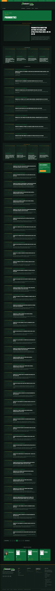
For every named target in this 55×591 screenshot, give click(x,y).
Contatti (46, 577)
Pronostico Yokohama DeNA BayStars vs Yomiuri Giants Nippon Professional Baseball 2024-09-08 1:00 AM (24, 349)
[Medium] (7, 576)
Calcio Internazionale (21, 575)
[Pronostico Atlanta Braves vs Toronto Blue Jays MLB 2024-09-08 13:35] (8, 340)
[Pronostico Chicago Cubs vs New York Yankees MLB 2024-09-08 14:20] (8, 384)
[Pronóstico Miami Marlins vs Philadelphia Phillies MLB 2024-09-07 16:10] (8, 445)
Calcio (19, 570)
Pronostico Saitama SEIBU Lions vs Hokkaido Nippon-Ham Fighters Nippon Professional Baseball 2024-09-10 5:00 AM (9, 60)
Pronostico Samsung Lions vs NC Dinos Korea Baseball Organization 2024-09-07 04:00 (22, 480)
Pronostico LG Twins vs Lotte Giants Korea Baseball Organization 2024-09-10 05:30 (31, 99)
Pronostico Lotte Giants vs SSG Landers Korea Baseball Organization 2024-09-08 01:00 (23, 366)
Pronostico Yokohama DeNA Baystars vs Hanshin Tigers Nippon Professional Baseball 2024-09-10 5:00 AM (44, 60)
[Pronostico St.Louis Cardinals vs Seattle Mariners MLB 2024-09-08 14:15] (8, 323)
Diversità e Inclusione (27, 589)
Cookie (11, 589)
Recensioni (28, 8)
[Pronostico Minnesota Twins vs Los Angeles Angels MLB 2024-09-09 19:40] (8, 262)
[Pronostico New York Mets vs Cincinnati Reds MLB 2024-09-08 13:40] (8, 331)
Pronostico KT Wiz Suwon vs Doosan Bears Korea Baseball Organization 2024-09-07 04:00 (23, 472)
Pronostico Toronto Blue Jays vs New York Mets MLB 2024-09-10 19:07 (28, 90)
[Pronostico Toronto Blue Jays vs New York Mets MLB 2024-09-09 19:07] (8, 227)
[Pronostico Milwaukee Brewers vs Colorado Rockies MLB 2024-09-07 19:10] (8, 419)
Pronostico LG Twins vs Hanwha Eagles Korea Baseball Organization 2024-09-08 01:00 (23, 314)
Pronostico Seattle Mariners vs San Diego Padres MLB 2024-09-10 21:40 (29, 80)
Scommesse (23, 8)
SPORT (8, 558)
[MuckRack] (8, 576)
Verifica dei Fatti (20, 589)
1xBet (46, 583)
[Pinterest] (10, 576)
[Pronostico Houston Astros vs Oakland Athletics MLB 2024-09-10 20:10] (17, 33)
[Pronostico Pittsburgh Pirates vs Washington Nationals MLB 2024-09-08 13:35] (8, 375)
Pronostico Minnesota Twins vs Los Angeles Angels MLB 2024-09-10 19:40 (29, 126)
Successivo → (27, 540)
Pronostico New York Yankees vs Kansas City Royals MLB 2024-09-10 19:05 (29, 135)
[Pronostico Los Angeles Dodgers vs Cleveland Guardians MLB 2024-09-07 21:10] (8, 515)
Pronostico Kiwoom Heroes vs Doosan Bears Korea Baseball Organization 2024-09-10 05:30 (23, 193)
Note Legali (4, 589)
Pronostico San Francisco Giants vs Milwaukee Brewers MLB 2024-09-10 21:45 (44, 156)
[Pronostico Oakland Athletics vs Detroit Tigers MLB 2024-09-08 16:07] (8, 279)
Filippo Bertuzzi (10, 552)
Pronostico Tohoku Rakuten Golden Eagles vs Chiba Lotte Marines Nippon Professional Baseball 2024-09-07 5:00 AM (23, 498)
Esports (36, 8)
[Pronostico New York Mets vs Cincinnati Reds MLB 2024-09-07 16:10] (8, 437)
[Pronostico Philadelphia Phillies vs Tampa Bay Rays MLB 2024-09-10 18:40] (21, 52)
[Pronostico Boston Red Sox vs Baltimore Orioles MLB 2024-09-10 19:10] (9, 109)
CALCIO (5, 558)
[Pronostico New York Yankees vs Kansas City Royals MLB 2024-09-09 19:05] (8, 271)
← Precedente (6, 540)
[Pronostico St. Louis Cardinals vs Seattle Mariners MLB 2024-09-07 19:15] (8, 506)
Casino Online (47, 580)
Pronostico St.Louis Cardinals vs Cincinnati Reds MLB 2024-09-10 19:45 (21, 156)
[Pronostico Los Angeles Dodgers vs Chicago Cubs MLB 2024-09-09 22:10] (8, 253)
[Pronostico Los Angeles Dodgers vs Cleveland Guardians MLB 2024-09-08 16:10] (8, 393)
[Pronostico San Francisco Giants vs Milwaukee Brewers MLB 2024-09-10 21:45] (44, 149)
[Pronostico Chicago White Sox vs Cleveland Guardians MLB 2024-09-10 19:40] (33, 52)
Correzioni (15, 589)
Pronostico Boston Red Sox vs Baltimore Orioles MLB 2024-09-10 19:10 (28, 108)
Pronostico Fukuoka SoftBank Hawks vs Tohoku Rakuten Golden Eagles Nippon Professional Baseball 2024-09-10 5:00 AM (32, 157)
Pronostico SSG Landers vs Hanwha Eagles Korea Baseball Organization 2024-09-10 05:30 (23, 201)
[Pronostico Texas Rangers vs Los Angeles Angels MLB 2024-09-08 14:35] (8, 402)
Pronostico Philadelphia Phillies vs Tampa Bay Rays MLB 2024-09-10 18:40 (21, 59)
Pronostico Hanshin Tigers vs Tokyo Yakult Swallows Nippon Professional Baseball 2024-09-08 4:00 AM (24, 288)
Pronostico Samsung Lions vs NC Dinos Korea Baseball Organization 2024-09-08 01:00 (22, 358)
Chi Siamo (46, 573)
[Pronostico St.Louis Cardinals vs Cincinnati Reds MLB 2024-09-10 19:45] (21, 149)
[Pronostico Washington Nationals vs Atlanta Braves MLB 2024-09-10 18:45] (8, 175)
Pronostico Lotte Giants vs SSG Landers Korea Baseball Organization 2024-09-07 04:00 (23, 489)
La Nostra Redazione (47, 574)
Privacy (8, 589)
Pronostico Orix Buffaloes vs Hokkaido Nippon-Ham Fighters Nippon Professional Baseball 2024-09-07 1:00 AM (24, 463)
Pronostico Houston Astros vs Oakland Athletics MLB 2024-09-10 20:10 (40, 30)
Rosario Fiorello (22, 551)
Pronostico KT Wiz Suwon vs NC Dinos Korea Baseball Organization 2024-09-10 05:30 (31, 117)
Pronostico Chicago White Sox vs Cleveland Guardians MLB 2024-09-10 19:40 (32, 59)
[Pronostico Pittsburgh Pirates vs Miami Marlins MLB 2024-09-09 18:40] (8, 236)
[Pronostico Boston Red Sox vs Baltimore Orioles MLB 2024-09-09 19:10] (8, 245)
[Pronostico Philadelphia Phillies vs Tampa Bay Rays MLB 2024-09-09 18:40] (8, 219)
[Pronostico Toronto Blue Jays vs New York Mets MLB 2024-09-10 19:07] (9, 91)
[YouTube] (5, 576)
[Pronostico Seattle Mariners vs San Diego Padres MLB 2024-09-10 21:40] (9, 82)
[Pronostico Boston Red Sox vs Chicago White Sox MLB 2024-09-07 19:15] (8, 532)
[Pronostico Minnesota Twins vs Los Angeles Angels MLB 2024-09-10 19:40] (9, 127)
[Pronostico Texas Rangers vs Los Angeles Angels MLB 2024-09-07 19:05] (8, 524)
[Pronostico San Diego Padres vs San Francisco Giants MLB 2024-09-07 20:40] (8, 428)
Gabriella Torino (34, 551)
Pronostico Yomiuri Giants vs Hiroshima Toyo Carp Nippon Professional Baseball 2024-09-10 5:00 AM (9, 156)
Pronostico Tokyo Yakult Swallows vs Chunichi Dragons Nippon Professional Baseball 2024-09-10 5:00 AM (24, 167)
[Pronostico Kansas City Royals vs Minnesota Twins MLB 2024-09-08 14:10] (8, 297)
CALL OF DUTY (47, 558)
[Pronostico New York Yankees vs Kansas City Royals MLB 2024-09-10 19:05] (9, 136)
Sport (33, 8)
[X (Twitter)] (3, 576)
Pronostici (19, 572)
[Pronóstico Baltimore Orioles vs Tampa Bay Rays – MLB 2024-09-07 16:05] (8, 454)
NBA (18, 571)
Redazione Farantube (46, 552)
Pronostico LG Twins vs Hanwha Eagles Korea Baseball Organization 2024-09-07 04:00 (23, 411)
